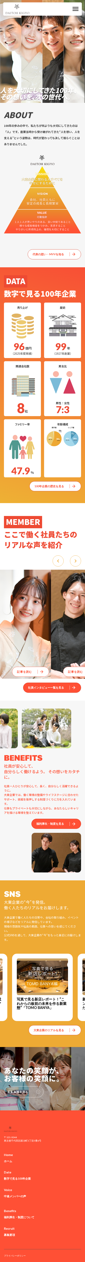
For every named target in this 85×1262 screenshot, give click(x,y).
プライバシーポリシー (15, 1255)
